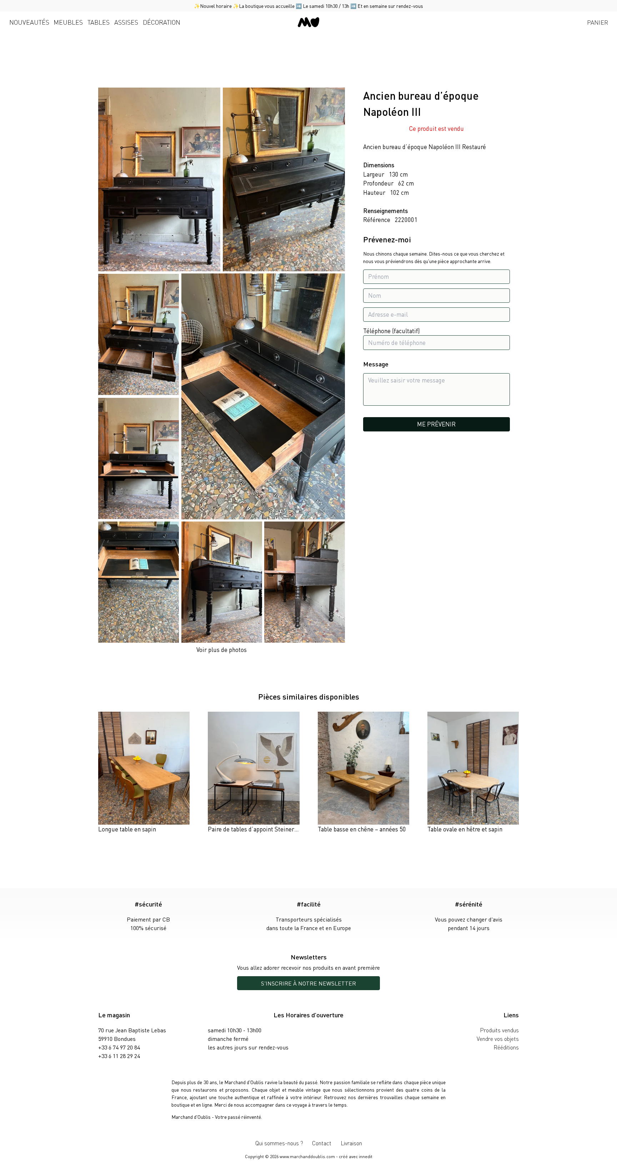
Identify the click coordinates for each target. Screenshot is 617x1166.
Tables (98, 22)
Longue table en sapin (127, 829)
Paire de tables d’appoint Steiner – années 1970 (270, 829)
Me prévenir (436, 424)
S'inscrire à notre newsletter (308, 983)
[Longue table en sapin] (144, 773)
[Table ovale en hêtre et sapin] (473, 773)
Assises (126, 22)
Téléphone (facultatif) (391, 331)
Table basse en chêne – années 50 (362, 829)
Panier (597, 22)
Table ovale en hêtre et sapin (464, 829)
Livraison (351, 1143)
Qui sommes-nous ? (279, 1143)
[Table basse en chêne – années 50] (363, 773)
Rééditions (506, 1047)
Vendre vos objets (498, 1038)
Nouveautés (29, 22)
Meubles (68, 22)
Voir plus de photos (221, 649)
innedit (365, 1156)
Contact (321, 1143)
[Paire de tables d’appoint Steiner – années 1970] (253, 773)
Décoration (161, 22)
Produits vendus (499, 1030)
